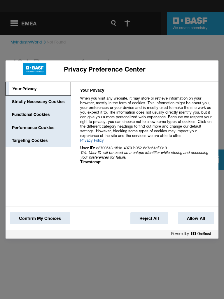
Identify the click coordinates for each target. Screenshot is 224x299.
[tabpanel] (146, 129)
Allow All (196, 218)
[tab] (38, 88)
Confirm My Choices (40, 218)
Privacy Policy (92, 140)
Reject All (149, 218)
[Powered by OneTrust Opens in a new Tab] (193, 235)
